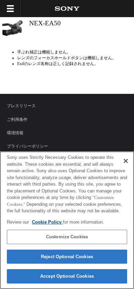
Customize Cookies (67, 236)
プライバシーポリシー (27, 146)
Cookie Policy (47, 222)
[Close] (125, 160)
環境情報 (15, 132)
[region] (67, 220)
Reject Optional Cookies (67, 256)
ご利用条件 (17, 119)
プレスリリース (21, 105)
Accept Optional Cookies (67, 276)
